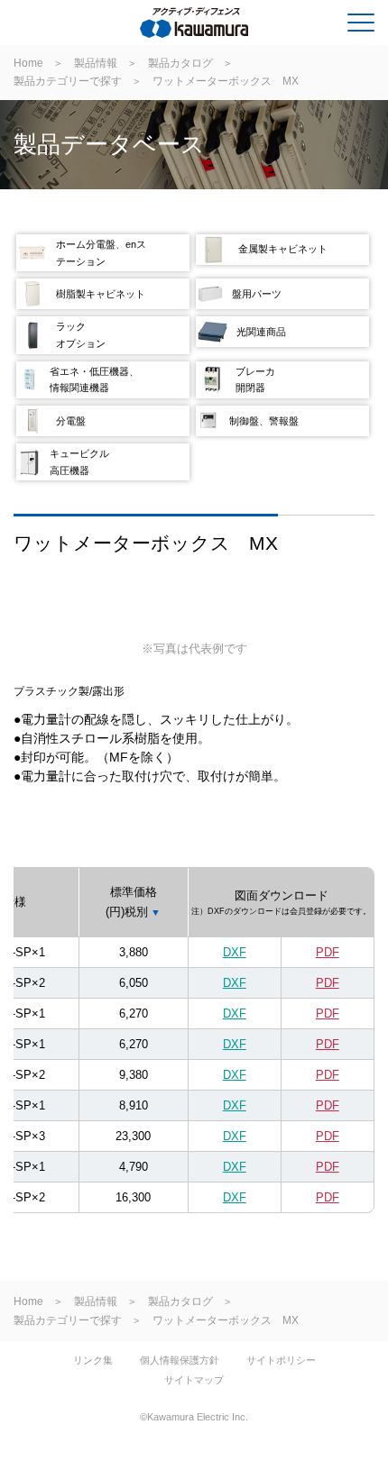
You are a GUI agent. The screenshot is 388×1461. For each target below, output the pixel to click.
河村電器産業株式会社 (87, 26)
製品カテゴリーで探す (68, 81)
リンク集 (93, 1360)
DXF (234, 952)
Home (28, 63)
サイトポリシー (281, 1360)
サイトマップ (194, 1379)
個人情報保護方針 (179, 1360)
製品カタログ (180, 63)
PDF (327, 952)
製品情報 (95, 63)
